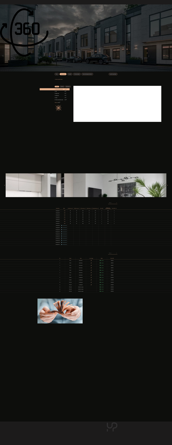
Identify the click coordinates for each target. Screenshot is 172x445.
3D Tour (49, 56)
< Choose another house (58, 79)
